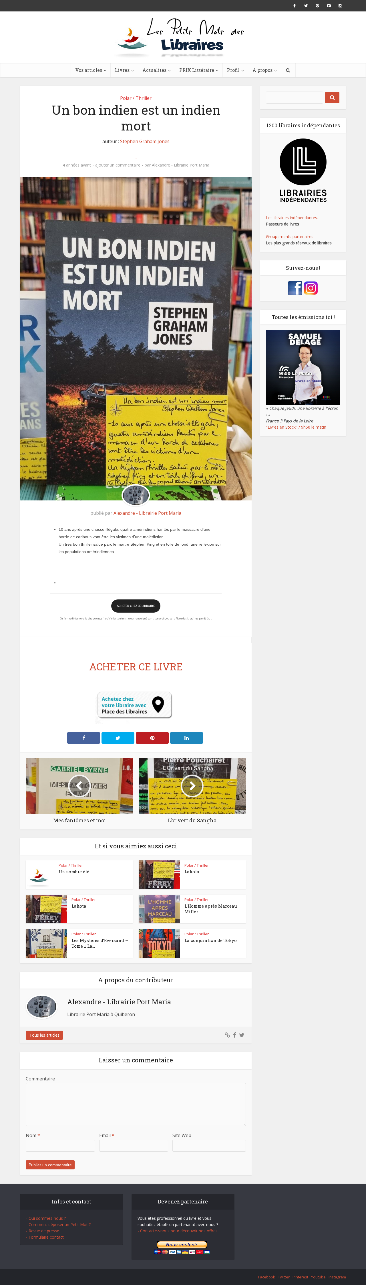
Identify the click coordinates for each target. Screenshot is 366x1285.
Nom (33, 1135)
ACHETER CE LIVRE (136, 666)
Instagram (337, 1277)
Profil (233, 70)
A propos (262, 70)
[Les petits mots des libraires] (183, 37)
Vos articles (88, 70)
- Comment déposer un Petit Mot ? (58, 1224)
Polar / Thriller (136, 98)
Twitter (284, 1277)
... (136, 157)
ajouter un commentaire (117, 165)
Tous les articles (44, 1035)
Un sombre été (74, 871)
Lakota (191, 871)
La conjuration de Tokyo (210, 940)
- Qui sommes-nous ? (46, 1218)
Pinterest (300, 1277)
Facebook (266, 1277)
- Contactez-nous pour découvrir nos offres (178, 1230)
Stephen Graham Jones (145, 141)
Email (106, 1135)
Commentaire (40, 1079)
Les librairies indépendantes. (292, 217)
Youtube (318, 1277)
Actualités (154, 70)
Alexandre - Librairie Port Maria (180, 165)
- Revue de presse (42, 1230)
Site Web (181, 1135)
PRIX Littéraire (196, 70)
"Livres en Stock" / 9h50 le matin (296, 427)
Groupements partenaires (289, 236)
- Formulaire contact (45, 1237)
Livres (122, 70)
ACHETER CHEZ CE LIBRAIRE (136, 606)
